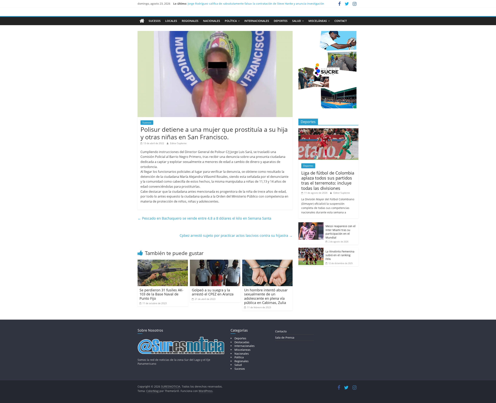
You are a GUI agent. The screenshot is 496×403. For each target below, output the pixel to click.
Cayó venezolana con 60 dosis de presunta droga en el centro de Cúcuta (235, 3)
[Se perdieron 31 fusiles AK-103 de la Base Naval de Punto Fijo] (163, 262)
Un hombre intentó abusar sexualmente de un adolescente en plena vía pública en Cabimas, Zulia (266, 296)
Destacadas (241, 342)
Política (231, 21)
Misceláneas (317, 21)
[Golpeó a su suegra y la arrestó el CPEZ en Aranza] (215, 262)
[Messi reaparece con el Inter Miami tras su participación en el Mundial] (311, 224)
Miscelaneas (242, 350)
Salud (296, 21)
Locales (171, 21)
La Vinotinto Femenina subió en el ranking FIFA (340, 255)
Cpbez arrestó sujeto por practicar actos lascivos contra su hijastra (236, 235)
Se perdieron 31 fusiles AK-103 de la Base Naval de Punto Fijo (161, 294)
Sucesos (155, 21)
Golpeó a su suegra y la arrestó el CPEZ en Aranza (212, 292)
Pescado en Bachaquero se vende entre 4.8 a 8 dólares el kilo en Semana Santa (205, 218)
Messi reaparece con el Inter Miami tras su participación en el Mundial (341, 231)
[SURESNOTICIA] (142, 21)
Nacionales (211, 21)
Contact (340, 21)
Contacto (281, 331)
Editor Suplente (178, 143)
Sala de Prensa (284, 337)
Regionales (190, 21)
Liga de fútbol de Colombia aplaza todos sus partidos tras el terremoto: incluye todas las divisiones (327, 180)
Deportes (281, 21)
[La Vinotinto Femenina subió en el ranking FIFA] (311, 250)
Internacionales (256, 21)
